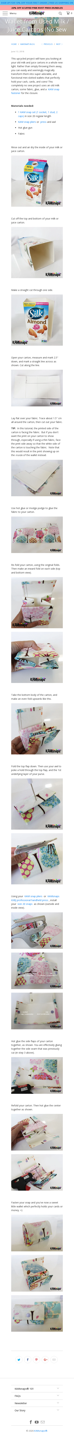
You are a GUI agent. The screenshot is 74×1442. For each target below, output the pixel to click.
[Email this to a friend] (54, 1359)
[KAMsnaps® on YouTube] (36, 1422)
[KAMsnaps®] (37, 13)
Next (58, 44)
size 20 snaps (25, 904)
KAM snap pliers (27, 121)
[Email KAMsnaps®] (42, 1422)
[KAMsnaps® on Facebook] (30, 1422)
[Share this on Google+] (45, 1359)
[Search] (60, 13)
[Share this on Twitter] (19, 1359)
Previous (47, 44)
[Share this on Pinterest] (36, 1359)
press (43, 121)
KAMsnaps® (40, 1430)
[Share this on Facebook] (27, 1359)
